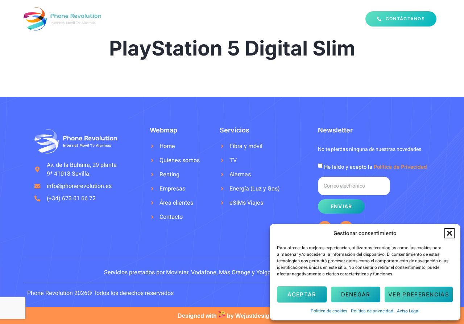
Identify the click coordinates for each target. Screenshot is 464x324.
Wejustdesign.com (260, 316)
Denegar (355, 294)
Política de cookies (329, 311)
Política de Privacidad (400, 167)
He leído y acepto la (375, 167)
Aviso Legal (408, 311)
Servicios (218, 18)
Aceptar (301, 294)
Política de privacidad (372, 311)
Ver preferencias (418, 294)
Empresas (302, 18)
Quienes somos (170, 18)
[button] (449, 233)
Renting (264, 18)
